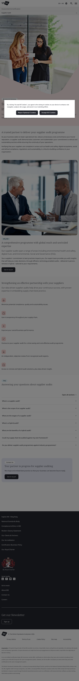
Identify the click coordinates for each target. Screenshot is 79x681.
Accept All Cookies (49, 113)
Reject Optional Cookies (27, 113)
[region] (39, 109)
